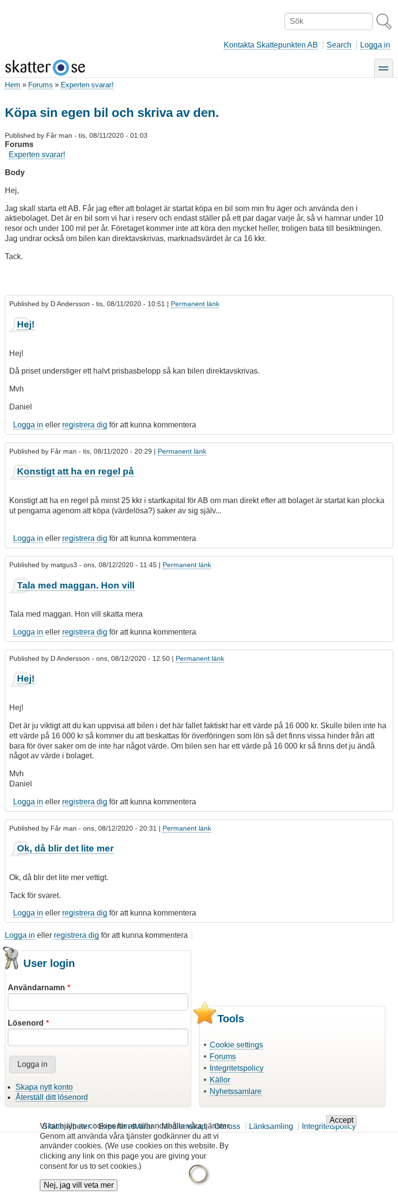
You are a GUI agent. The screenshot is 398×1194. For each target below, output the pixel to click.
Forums (40, 85)
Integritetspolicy (237, 1068)
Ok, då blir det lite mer (65, 848)
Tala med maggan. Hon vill (75, 585)
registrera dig (84, 425)
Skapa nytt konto (44, 1087)
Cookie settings (236, 1045)
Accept (341, 1120)
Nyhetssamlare (236, 1091)
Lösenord (26, 1023)
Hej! (25, 324)
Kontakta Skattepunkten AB (271, 45)
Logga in (375, 45)
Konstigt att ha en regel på (75, 471)
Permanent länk (195, 304)
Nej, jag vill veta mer (79, 1185)
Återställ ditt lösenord (52, 1097)
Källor (220, 1080)
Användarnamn (36, 987)
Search (339, 45)
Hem (12, 85)
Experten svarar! (87, 85)
